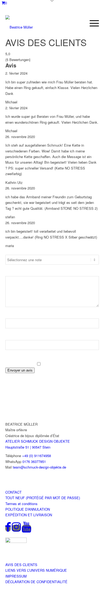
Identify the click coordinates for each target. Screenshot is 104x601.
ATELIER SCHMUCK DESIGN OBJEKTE (37, 441)
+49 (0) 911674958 (36, 455)
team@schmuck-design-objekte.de (39, 467)
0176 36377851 (34, 461)
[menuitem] (91, 23)
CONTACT (13, 492)
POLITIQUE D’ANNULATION (27, 509)
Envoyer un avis (20, 370)
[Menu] (91, 23)
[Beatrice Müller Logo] (38, 23)
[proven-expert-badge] (16, 541)
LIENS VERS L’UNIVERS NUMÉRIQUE (36, 570)
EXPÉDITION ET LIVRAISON (28, 514)
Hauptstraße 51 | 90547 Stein (27, 447)
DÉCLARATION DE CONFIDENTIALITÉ (36, 581)
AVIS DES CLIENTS (21, 564)
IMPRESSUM (16, 576)
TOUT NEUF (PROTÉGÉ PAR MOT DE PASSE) (42, 497)
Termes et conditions (21, 503)
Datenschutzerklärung (35, 358)
